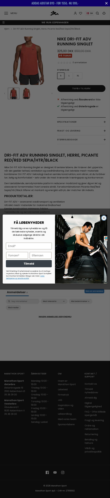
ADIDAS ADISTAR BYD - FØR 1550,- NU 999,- (55, 3)
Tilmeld (29, 263)
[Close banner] (106, 3)
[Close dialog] (104, 218)
